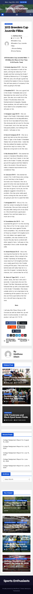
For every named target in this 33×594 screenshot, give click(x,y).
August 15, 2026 (11, 508)
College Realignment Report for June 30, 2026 (16, 562)
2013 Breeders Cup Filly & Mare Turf (11, 341)
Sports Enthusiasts (16, 8)
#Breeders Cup (16, 41)
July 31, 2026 (10, 530)
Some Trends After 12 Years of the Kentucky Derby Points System (15, 379)
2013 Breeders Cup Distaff (22, 340)
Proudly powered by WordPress (11, 588)
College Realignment (10, 500)
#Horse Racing (16, 51)
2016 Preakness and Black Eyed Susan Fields (16, 416)
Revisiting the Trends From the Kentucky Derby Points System (14, 398)
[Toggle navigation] (17, 14)
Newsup (27, 588)
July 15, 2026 (10, 549)
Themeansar (16, 590)
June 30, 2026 (10, 566)
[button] (30, 14)
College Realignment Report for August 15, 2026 (14, 505)
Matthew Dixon (17, 36)
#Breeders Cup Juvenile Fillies (19, 44)
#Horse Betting (16, 48)
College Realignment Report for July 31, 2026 (15, 526)
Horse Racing (8, 23)
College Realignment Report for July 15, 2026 (15, 545)
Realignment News (22, 500)
